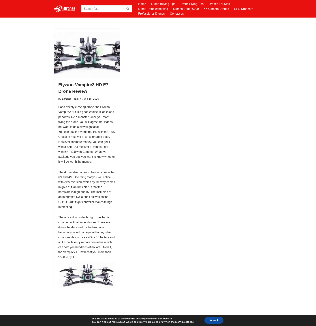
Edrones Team (70, 98)
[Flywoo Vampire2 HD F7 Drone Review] (87, 53)
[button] (252, 9)
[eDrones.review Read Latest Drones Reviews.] (65, 8)
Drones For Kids (219, 3)
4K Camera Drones (216, 8)
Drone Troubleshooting (153, 8)
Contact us (177, 13)
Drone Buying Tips (163, 3)
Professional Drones (151, 13)
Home (142, 3)
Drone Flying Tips (192, 3)
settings (189, 322)
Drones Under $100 (186, 8)
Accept (214, 320)
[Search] (128, 8)
